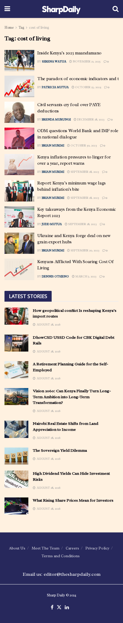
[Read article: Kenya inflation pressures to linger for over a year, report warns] (19, 164)
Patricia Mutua (55, 87)
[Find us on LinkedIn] (67, 607)
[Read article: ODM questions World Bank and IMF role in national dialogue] (19, 138)
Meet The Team (45, 548)
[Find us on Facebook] (52, 607)
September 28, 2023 (84, 172)
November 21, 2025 (86, 61)
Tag (21, 27)
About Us (17, 548)
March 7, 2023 (85, 276)
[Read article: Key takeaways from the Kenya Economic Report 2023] (19, 217)
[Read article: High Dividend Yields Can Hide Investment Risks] (16, 479)
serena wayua (54, 61)
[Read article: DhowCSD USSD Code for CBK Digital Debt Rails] (16, 343)
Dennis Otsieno (55, 276)
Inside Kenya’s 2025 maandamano (69, 53)
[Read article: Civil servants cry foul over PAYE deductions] (19, 112)
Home (9, 27)
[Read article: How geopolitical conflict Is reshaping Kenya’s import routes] (16, 316)
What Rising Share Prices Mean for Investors (73, 500)
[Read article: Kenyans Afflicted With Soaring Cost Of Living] (19, 269)
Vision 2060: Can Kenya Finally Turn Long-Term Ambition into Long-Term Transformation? (72, 396)
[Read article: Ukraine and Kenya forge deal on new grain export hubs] (19, 243)
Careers (72, 548)
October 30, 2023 (83, 145)
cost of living (39, 27)
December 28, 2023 (90, 119)
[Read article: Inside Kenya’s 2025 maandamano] (19, 60)
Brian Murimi (53, 145)
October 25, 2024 (87, 87)
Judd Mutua (52, 224)
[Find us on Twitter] (59, 607)
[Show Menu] (7, 9)
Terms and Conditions (60, 555)
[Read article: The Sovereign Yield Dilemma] (16, 456)
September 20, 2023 (84, 250)
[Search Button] (116, 9)
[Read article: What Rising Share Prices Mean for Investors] (16, 505)
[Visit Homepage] (61, 9)
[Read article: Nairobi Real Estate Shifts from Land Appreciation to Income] (16, 429)
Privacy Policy (97, 548)
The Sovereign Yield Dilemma (60, 450)
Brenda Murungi (56, 119)
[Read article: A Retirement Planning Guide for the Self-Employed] (16, 369)
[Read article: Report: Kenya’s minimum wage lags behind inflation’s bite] (19, 190)
